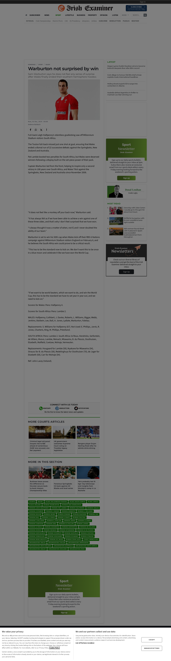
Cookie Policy (54, 648)
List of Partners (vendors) (85, 643)
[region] (85, 644)
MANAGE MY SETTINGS (151, 648)
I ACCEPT (152, 640)
